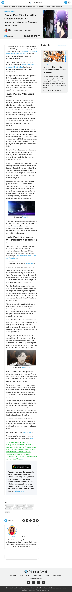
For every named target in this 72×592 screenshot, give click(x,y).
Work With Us (37, 575)
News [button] (13, 11)
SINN (10, 30)
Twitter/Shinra (30, 264)
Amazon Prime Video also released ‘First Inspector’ (21, 52)
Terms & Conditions (36, 579)
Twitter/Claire (26, 367)
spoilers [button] (7, 512)
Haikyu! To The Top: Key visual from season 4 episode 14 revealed (54, 69)
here (14, 226)
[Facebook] (28, 582)
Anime (46, 64)
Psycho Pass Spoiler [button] (27, 508)
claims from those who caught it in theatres (20, 65)
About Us (13, 575)
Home (6, 7)
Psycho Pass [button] (8, 508)
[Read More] (54, 56)
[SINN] (21, 530)
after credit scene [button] (9, 505)
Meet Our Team (24, 575)
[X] (33, 582)
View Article (62, 45)
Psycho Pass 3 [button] (16, 508)
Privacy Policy (57, 575)
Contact (47, 575)
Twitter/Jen (25, 217)
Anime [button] (7, 11)
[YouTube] (38, 582)
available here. (19, 491)
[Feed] (43, 582)
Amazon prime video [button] (20, 505)
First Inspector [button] (30, 505)
